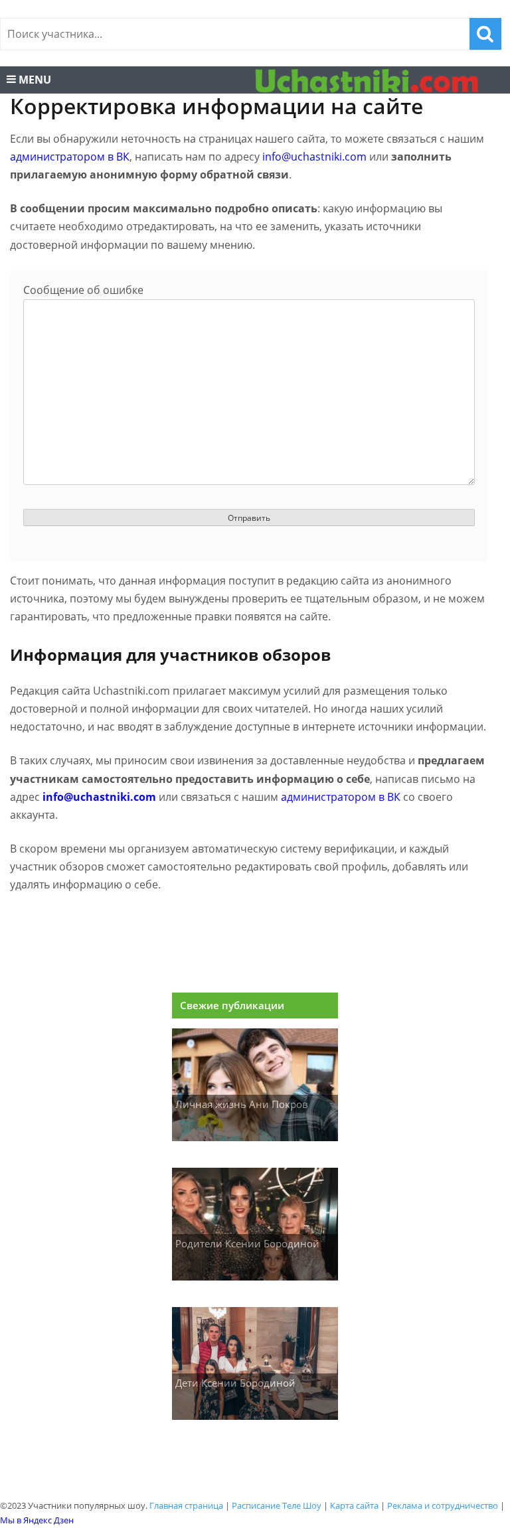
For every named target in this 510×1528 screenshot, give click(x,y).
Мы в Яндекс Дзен (37, 1520)
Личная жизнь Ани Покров (241, 1104)
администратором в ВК (69, 156)
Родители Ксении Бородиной (247, 1243)
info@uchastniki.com (314, 156)
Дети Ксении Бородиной (235, 1382)
